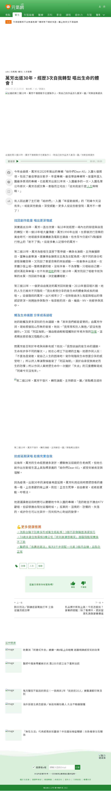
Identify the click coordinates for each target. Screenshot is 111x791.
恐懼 (94, 331)
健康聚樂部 (37, 780)
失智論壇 (29, 14)
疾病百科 (58, 780)
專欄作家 (87, 780)
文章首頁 (77, 780)
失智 (89, 14)
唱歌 (51, 271)
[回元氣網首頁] (18, 6)
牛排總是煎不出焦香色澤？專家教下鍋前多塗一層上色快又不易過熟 (45, 21)
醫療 (40, 14)
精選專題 (48, 780)
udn (7, 71)
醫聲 (98, 14)
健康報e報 (41, 767)
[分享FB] (8, 172)
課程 (68, 14)
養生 (17, 14)
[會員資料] (99, 6)
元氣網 (14, 71)
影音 (59, 14)
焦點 (8, 14)
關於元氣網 (24, 780)
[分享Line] (8, 182)
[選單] (104, 6)
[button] (104, 14)
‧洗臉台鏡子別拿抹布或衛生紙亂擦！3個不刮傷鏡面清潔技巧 (56, 532)
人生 (89, 186)
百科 (50, 14)
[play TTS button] (17, 161)
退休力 (79, 14)
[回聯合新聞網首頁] (8, 7)
